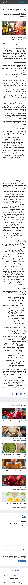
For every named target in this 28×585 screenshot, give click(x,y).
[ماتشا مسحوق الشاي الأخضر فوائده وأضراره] (14, 450)
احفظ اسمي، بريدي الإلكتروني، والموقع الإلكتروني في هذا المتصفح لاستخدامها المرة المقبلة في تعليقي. (14, 557)
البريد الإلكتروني (22, 549)
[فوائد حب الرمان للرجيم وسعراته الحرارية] (14, 482)
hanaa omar (14, 37)
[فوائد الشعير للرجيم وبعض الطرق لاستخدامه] (14, 433)
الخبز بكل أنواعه (15, 298)
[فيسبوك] (21, 394)
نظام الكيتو (8, 65)
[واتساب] (13, 394)
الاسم (24, 544)
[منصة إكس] (17, 394)
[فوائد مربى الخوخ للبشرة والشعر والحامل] (14, 466)
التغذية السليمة (11, 9)
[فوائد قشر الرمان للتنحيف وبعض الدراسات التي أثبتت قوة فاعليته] (14, 416)
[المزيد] (9, 394)
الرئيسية (24, 9)
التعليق (24, 527)
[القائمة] (6, 2)
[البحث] (3, 2)
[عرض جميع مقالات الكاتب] (24, 38)
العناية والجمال (18, 9)
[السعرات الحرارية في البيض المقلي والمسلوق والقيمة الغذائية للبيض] (14, 500)
